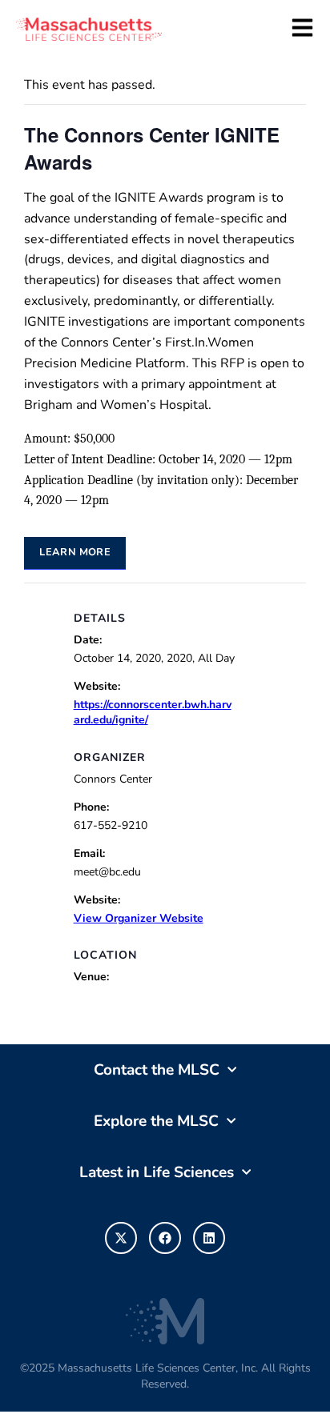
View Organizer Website (138, 918)
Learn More (75, 552)
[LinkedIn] (209, 1238)
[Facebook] (165, 1238)
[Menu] (302, 27)
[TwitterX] (121, 1238)
